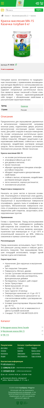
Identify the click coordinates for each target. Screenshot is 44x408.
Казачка (33, 15)
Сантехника (36, 353)
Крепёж (20, 351)
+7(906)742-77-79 (9, 367)
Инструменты (22, 356)
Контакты (4, 353)
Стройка (20, 348)
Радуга (2, 15)
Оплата (3, 351)
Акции (3, 356)
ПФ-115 (5, 335)
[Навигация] (2, 3)
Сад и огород (36, 356)
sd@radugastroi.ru (9, 364)
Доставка (4, 348)
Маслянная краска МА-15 (20, 15)
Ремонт (7, 15)
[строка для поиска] (20, 10)
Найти (38, 10)
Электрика (21, 353)
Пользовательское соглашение (19, 392)
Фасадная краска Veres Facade (15, 327)
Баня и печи (36, 351)
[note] (17, 403)
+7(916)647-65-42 (9, 371)
